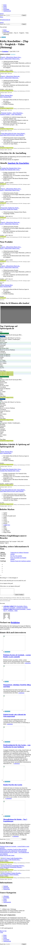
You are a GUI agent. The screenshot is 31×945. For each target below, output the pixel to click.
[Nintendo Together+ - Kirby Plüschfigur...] (11, 113)
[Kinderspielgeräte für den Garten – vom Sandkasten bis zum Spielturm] (17, 733)
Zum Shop (3, 184)
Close (1, 932)
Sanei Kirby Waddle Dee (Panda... (9, 209)
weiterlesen (28, 663)
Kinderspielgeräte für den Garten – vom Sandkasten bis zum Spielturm (16, 746)
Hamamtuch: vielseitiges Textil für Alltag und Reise (13, 849)
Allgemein (7, 681)
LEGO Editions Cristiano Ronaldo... (9, 874)
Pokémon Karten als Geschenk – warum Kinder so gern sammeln (17, 656)
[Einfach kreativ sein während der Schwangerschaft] (17, 703)
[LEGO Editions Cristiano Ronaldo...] (11, 873)
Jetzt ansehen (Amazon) (6, 72)
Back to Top (3, 931)
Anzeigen (12, 54)
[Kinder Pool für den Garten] (17, 773)
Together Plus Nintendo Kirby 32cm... (10, 169)
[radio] (17, 564)
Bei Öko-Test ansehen (16, 556)
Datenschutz (6, 889)
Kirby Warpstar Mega (5, 97)
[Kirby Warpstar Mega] (6, 95)
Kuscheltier (6, 9)
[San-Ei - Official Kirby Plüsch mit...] (10, 76)
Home (5, 5)
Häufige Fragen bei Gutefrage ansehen (20, 561)
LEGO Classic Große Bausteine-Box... (10, 859)
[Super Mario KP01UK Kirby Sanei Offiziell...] (12, 133)
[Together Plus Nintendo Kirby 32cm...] (10, 168)
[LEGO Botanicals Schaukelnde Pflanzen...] (13, 865)
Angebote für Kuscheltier (18, 163)
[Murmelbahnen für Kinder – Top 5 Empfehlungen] (17, 808)
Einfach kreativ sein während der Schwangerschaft (14, 715)
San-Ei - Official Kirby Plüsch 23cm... (10, 58)
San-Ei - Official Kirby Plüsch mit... (9, 78)
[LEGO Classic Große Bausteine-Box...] (12, 858)
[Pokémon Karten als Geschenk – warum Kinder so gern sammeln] (17, 643)
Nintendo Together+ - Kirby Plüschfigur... (11, 114)
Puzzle (5, 8)
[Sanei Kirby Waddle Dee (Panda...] (9, 207)
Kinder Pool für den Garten (12, 785)
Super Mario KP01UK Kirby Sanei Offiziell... (12, 135)
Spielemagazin (7, 11)
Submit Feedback (19, 594)
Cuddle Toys (6, 525)
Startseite (5, 886)
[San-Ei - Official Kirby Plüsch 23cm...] (10, 57)
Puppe (5, 6)
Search (24, 15)
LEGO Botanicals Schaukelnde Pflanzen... (11, 867)
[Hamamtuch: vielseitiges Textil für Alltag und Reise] (17, 673)
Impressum (6, 887)
